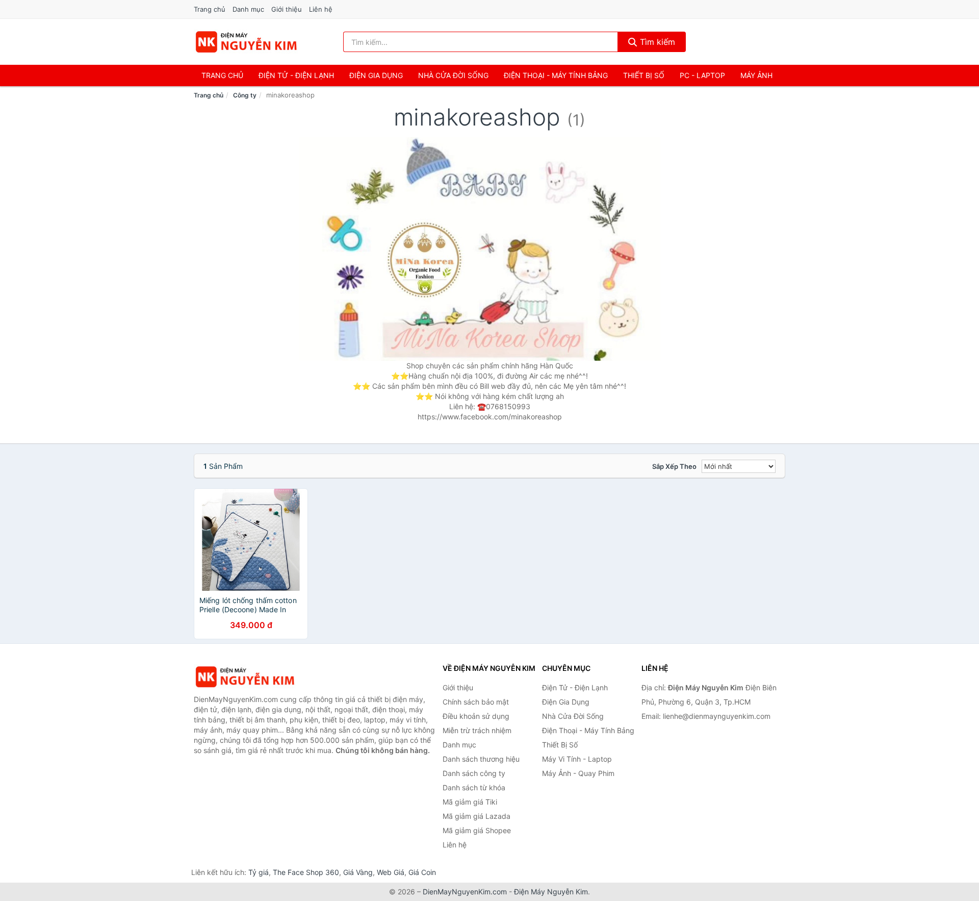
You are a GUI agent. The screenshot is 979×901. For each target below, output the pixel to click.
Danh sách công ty (474, 773)
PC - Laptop (702, 75)
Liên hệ (320, 9)
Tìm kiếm (656, 42)
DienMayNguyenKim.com (465, 891)
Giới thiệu (286, 9)
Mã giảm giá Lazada (476, 816)
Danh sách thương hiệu (481, 759)
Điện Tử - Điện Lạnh (296, 75)
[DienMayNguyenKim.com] (246, 42)
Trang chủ (209, 9)
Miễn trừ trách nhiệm (477, 730)
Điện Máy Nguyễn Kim (551, 891)
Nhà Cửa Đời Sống (453, 75)
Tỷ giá (258, 872)
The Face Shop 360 (306, 872)
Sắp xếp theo (674, 466)
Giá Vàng (358, 872)
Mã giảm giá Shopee (477, 830)
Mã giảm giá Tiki (470, 801)
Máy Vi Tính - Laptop (577, 759)
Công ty (244, 95)
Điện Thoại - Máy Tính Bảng (556, 75)
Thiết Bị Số (643, 75)
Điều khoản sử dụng (476, 716)
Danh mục (248, 9)
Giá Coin (422, 872)
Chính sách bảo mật (476, 701)
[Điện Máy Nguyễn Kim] (245, 676)
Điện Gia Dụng (376, 75)
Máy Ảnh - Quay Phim (578, 773)
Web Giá (390, 872)
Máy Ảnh (756, 75)
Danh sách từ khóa (474, 787)
